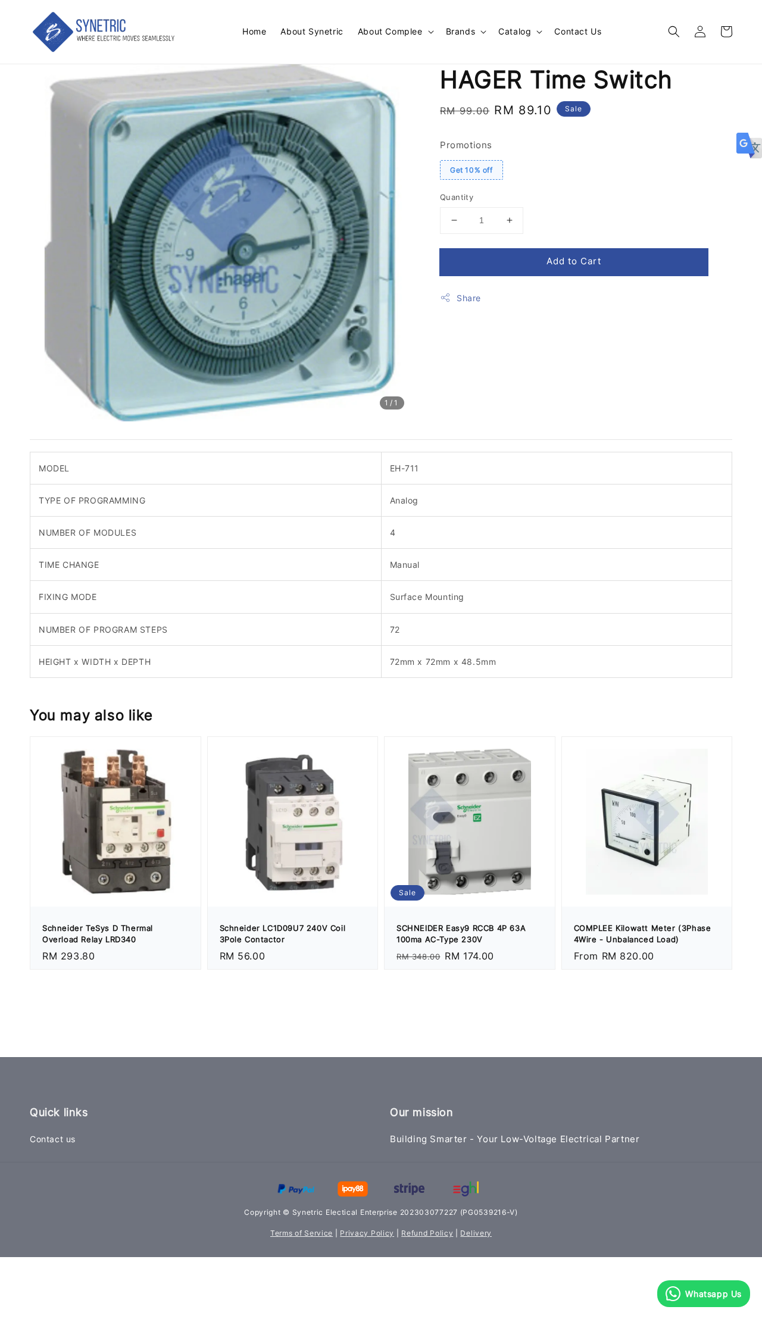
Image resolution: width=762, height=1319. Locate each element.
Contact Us (577, 31)
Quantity (456, 197)
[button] (674, 31)
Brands (461, 31)
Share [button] (469, 298)
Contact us (53, 1139)
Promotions (466, 145)
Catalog (514, 31)
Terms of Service (301, 1233)
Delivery (476, 1233)
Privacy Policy (367, 1233)
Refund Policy (427, 1233)
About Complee (390, 31)
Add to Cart (573, 261)
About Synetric (311, 31)
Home (254, 31)
